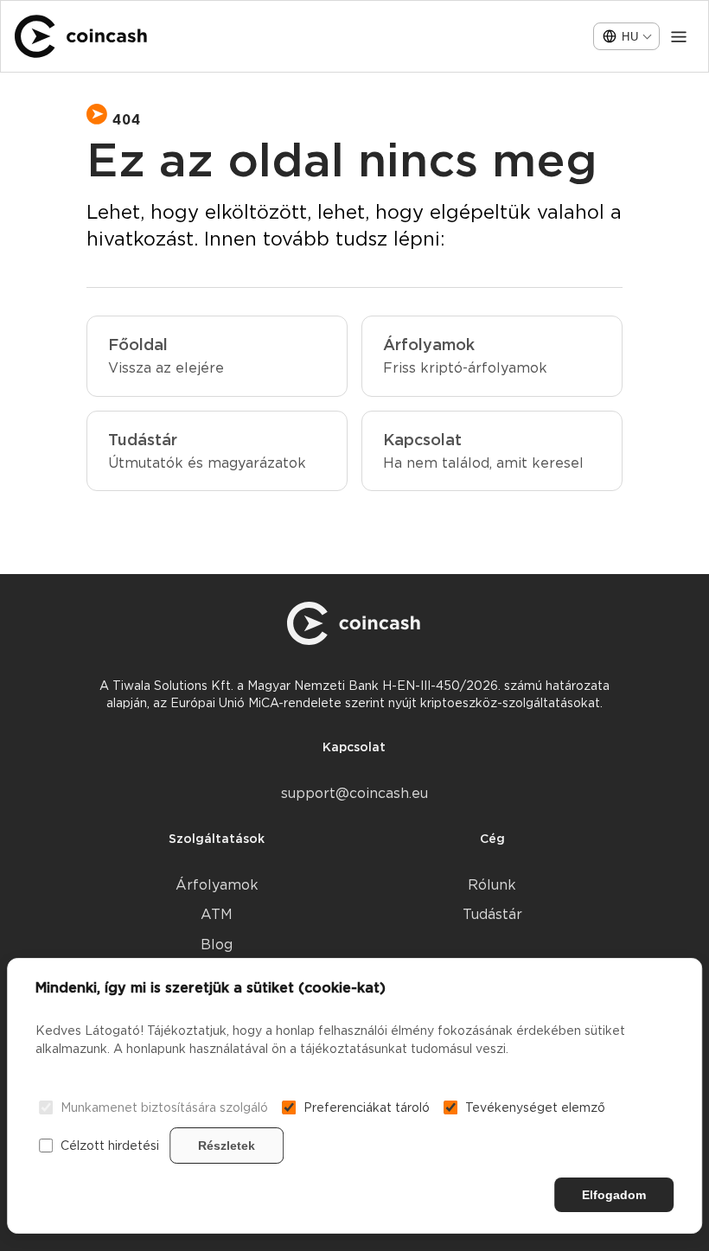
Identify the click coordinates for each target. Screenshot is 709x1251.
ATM (217, 914)
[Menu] (679, 36)
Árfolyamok (217, 885)
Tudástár (492, 914)
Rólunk (492, 885)
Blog (217, 944)
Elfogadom (614, 1195)
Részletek (226, 1145)
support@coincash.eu (354, 793)
